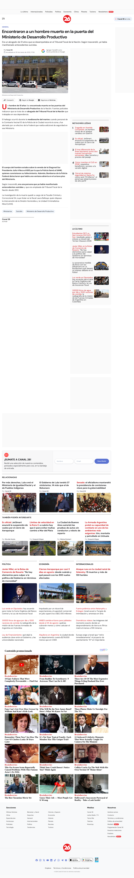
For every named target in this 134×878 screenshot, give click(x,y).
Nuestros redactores (114, 830)
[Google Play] (87, 860)
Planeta (50, 821)
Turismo (50, 827)
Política (6, 564)
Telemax (90, 821)
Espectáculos (10, 818)
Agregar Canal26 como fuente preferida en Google (55, 51)
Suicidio (19, 211)
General (5, 27)
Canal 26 (9, 50)
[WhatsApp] (59, 860)
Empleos (110, 833)
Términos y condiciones (115, 818)
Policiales (9, 824)
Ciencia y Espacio (54, 812)
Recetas (51, 824)
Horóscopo (10, 821)
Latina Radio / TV (93, 815)
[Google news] (66, 860)
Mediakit (113, 824)
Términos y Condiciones (62, 868)
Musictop (90, 824)
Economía (44, 564)
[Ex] (44, 860)
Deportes (30, 815)
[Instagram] (40, 860)
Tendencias (31, 827)
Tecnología (10, 827)
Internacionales (84, 564)
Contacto (111, 815)
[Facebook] (37, 860)
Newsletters (114, 836)
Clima (8, 815)
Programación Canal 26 (115, 827)
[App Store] (74, 860)
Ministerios (7, 211)
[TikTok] (55, 860)
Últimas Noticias (11, 812)
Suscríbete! (101, 461)
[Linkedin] (51, 860)
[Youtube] (48, 860)
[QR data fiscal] (96, 862)
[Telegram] (62, 860)
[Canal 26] (67, 848)
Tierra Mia (90, 818)
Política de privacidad (115, 821)
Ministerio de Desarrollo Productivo (40, 211)
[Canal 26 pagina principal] (67, 22)
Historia (50, 818)
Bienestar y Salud (33, 812)
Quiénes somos (113, 812)
